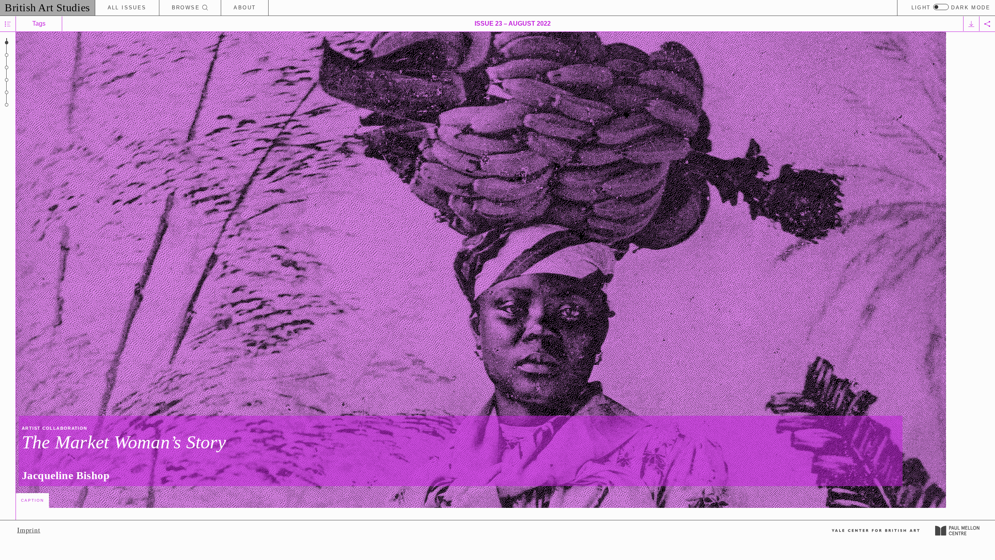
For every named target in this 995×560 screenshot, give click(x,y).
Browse (187, 7)
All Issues (127, 7)
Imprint (28, 529)
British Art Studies (47, 8)
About (245, 7)
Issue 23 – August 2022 (513, 23)
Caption (32, 500)
